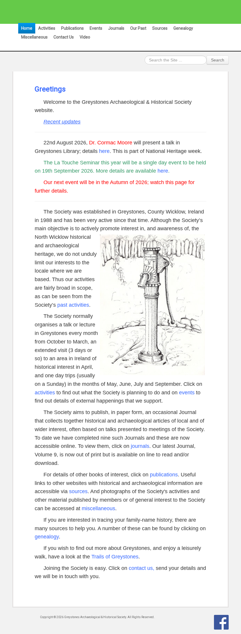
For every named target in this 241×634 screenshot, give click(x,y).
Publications (72, 28)
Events (96, 28)
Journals (116, 28)
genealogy (47, 537)
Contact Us (63, 37)
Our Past (138, 28)
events (187, 393)
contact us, (141, 568)
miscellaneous (98, 508)
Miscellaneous (34, 37)
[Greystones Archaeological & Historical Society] (118, 12)
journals (140, 446)
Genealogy (183, 28)
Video (85, 37)
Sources (160, 28)
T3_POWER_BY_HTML (221, 622)
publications (164, 475)
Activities (46, 28)
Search (217, 60)
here (104, 151)
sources (78, 491)
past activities (73, 305)
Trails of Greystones (114, 557)
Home (26, 28)
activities (45, 393)
